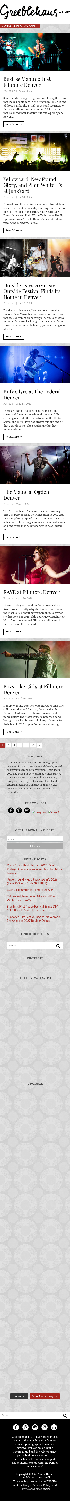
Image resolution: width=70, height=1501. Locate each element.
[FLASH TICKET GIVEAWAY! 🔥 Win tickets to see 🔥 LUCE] (35, 1240)
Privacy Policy (41, 1485)
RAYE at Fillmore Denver (31, 592)
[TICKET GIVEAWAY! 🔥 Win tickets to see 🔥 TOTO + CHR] (35, 1140)
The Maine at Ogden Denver (26, 494)
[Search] (58, 946)
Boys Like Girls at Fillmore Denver (33, 689)
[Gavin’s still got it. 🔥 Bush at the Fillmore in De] (35, 1274)
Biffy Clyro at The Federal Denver (32, 394)
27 (33, 745)
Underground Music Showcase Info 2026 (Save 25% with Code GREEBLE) (32, 881)
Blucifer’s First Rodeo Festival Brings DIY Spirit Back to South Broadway (32, 908)
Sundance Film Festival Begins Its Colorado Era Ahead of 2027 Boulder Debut (33, 919)
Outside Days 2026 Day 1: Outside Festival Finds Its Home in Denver (31, 291)
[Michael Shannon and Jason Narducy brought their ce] (35, 1207)
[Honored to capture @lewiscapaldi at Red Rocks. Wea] (35, 1341)
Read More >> (14, 124)
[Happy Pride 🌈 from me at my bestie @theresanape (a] (35, 1375)
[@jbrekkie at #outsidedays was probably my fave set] (35, 1173)
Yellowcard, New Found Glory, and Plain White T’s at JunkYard (32, 185)
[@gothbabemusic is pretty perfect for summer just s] (35, 1106)
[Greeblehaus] (28, 11)
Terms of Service (31, 1488)
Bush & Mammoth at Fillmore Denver (27, 81)
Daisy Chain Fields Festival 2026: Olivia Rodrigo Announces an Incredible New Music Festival (35, 869)
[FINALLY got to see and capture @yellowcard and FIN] (35, 1307)
